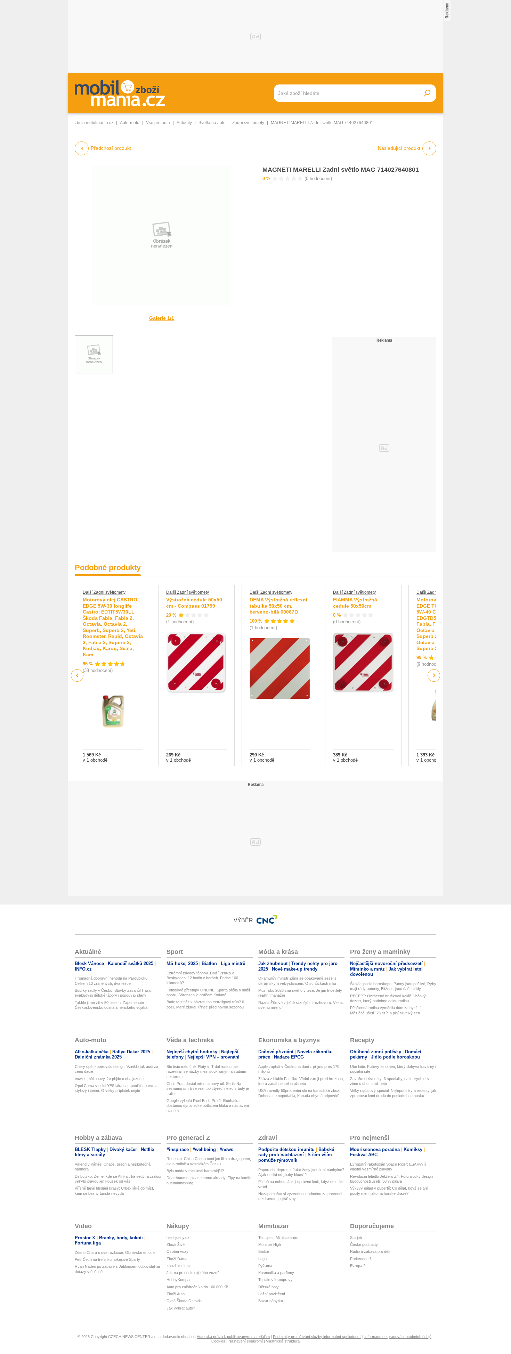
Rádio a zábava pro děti (370, 1251)
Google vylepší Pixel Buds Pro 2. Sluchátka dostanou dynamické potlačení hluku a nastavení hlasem (208, 1105)
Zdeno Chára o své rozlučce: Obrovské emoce (115, 1252)
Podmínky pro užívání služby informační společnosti (317, 1337)
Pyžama (265, 1266)
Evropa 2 (357, 1266)
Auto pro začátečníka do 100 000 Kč (197, 1287)
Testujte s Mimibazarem (278, 1237)
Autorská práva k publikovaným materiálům (233, 1337)
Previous (77, 675)
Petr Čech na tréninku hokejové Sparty (107, 1259)
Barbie (263, 1251)
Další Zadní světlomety (104, 592)
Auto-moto (129, 122)
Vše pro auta (158, 122)
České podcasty (364, 1244)
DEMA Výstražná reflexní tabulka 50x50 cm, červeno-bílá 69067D (278, 606)
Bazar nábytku (270, 1301)
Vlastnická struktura (283, 1341)
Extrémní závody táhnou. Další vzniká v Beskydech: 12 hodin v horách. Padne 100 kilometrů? (202, 978)
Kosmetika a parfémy (276, 1273)
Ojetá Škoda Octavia (184, 1301)
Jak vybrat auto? (181, 1308)
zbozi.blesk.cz (179, 1266)
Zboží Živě (176, 1244)
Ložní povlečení (271, 1294)
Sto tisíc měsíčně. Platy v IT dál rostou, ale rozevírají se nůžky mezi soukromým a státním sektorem (206, 1071)
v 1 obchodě (95, 760)
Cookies (218, 1341)
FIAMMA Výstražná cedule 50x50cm (355, 603)
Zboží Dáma (177, 1259)
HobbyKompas (179, 1280)
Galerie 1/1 (161, 318)
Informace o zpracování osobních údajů (397, 1337)
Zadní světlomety (248, 122)
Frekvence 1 (361, 1259)
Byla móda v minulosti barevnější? (195, 1171)
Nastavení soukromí (245, 1341)
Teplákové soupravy (275, 1280)
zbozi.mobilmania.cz (94, 122)
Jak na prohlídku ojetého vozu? (193, 1273)
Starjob (356, 1237)
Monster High (269, 1244)
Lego (262, 1259)
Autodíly (184, 122)
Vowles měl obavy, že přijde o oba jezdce (109, 1079)
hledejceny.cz (178, 1237)
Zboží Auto (176, 1294)
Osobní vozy (177, 1251)
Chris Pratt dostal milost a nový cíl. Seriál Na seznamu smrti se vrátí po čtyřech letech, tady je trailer (208, 1088)
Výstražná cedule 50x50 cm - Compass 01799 (194, 603)
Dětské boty (268, 1287)
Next (434, 676)
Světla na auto (212, 122)
